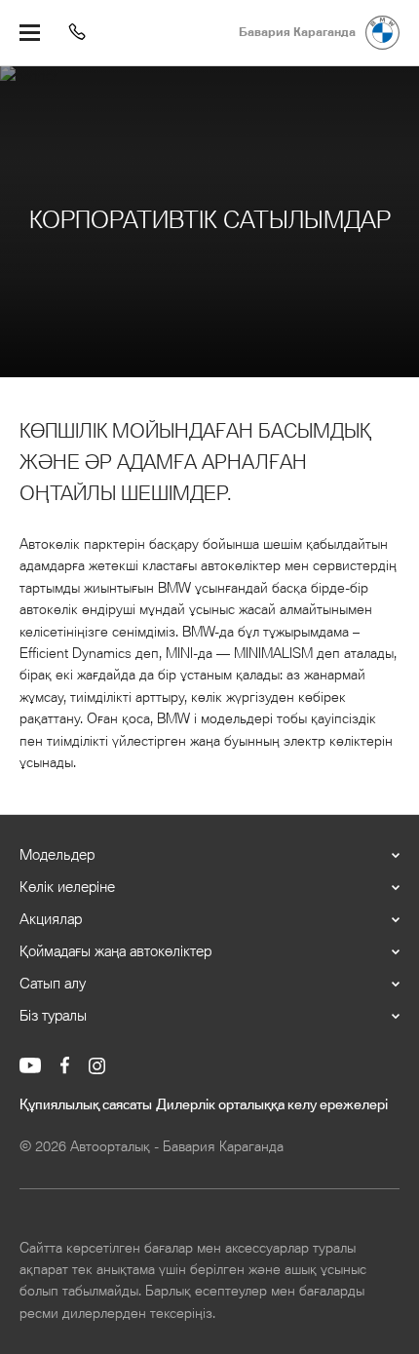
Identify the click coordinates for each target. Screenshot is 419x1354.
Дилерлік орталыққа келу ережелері (272, 1105)
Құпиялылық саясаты (85, 1105)
